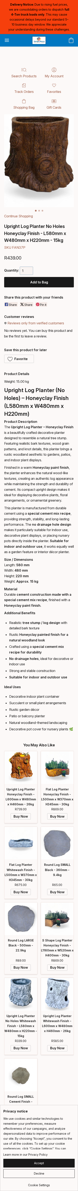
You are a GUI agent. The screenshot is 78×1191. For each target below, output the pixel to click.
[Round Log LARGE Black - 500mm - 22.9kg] (20, 918)
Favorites (54, 92)
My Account (54, 76)
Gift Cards (54, 107)
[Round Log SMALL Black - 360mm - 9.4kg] (57, 843)
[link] (39, 1184)
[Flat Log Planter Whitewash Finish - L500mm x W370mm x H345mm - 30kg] (20, 843)
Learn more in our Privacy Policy (25, 1154)
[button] (39, 40)
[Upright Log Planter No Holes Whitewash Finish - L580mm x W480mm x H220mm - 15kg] (20, 994)
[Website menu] (7, 40)
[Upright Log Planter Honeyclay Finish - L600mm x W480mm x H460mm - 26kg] (20, 767)
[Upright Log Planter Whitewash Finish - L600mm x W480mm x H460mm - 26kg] (57, 994)
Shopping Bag (24, 107)
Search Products (24, 76)
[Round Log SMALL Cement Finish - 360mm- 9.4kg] (20, 1074)
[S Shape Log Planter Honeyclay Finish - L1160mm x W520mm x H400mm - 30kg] (57, 918)
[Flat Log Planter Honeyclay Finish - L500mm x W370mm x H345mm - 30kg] (57, 767)
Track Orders (24, 92)
